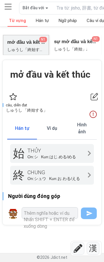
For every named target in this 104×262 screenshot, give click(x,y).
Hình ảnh (82, 128)
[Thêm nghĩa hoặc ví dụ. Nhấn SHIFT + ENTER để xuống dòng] (50, 213)
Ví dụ (52, 128)
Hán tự (22, 128)
